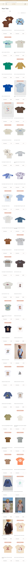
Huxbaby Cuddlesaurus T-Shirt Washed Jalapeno (6, 316)
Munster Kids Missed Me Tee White (18, 491)
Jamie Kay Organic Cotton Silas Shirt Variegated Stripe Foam (20, 425)
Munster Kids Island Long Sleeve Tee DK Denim (7, 491)
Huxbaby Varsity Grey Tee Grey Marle (18, 403)
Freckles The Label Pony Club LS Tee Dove (19, 30)
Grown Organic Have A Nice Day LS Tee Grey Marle (19, 162)
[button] (6, 4)
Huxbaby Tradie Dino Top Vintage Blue (6, 403)
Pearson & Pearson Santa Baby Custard (19, 557)
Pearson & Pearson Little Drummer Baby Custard (7, 557)
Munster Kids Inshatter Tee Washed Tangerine (19, 469)
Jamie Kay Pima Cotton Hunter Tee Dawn (19, 447)
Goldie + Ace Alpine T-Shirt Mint (6, 52)
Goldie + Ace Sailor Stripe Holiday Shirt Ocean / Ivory (20, 96)
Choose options (5, 33)
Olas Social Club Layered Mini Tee (6, 535)
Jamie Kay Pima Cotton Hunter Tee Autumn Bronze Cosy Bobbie (7, 447)
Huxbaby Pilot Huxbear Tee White (6, 381)
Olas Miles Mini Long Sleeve (5, 513)
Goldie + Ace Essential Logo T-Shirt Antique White (19, 52)
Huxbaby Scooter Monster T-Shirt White (19, 381)
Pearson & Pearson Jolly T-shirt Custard (19, 535)
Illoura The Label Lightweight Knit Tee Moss (7, 425)
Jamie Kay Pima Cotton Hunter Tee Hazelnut (7, 469)
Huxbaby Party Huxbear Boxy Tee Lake (19, 359)
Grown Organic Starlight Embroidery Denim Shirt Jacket (19, 228)
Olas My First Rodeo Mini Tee (17, 513)
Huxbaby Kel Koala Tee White (5, 359)
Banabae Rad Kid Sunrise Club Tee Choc (7, 30)
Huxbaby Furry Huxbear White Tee (18, 337)
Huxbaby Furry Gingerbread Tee (5, 337)
